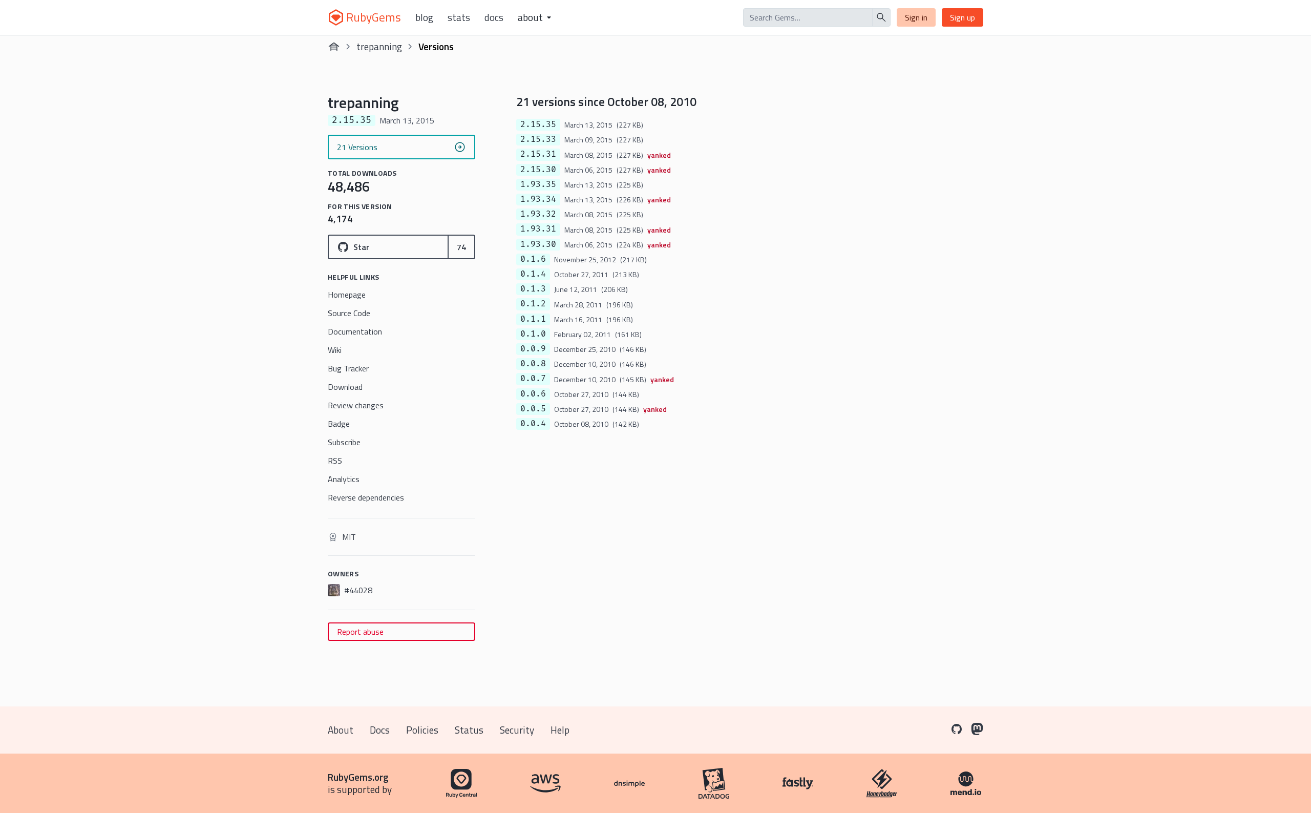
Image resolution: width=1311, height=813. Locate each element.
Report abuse (360, 632)
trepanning (379, 46)
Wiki (335, 350)
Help (560, 729)
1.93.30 (538, 244)
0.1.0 (533, 334)
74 (461, 247)
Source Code (349, 313)
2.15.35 (538, 124)
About (340, 729)
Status (469, 729)
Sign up (962, 17)
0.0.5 (533, 409)
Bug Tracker (348, 368)
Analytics (344, 479)
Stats (459, 17)
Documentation (355, 331)
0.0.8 (533, 364)
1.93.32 (538, 214)
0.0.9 (533, 349)
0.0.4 (533, 424)
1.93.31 (538, 229)
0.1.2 (533, 304)
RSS (335, 460)
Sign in (916, 17)
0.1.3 (533, 289)
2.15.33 (538, 139)
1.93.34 (538, 199)
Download (345, 387)
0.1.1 (533, 319)
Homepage (347, 294)
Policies (422, 729)
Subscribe (344, 442)
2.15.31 (538, 154)
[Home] (334, 46)
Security (517, 729)
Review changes (356, 405)
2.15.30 (538, 169)
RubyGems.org (358, 776)
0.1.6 (533, 259)
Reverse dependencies (366, 497)
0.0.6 (533, 394)
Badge (339, 424)
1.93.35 (538, 184)
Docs (493, 17)
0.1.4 (533, 274)
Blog (424, 17)
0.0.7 (533, 378)
